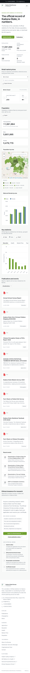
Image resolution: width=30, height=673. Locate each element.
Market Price (5, 633)
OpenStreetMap (18, 177)
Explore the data (7, 37)
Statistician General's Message (10, 644)
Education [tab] (5, 243)
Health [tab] (12, 243)
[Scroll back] (4, 97)
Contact (4, 649)
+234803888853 (11, 1)
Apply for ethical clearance (14, 533)
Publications (19, 37)
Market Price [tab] (20, 243)
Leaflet (11, 177)
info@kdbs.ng (21, 1)
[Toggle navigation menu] (26, 5)
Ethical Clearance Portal (8, 664)
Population (4, 635)
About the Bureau (6, 642)
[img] (15, 165)
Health (3, 630)
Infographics (5, 616)
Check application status (14, 537)
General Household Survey (9, 661)
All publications (6, 286)
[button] (4, 154)
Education (4, 628)
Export (5, 115)
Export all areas (8, 83)
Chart (5, 237)
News (3, 618)
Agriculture (4, 625)
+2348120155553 (7, 606)
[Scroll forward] (25, 97)
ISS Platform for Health (8, 659)
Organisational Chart (7, 647)
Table (11, 237)
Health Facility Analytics (8, 656)
